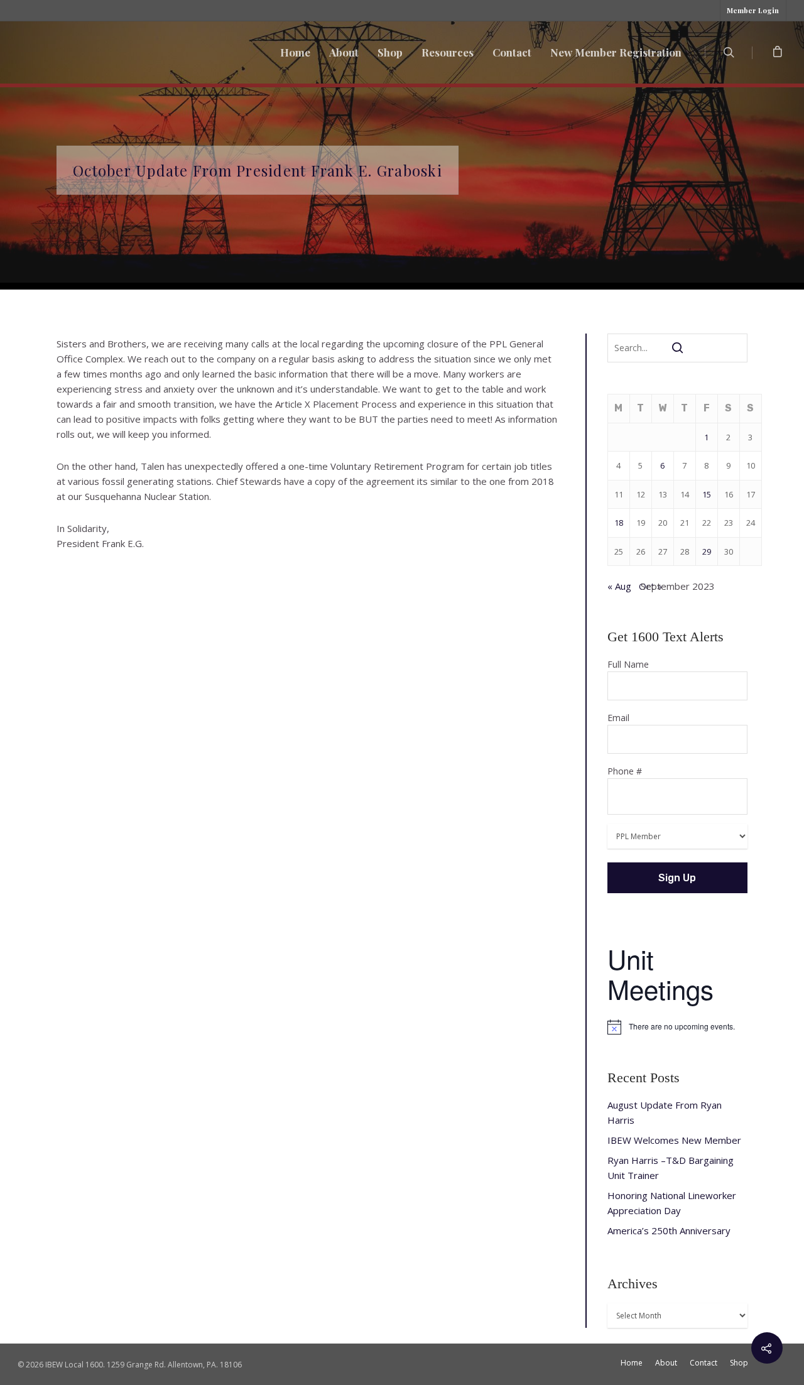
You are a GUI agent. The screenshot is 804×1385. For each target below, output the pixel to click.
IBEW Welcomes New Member (674, 1140)
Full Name (628, 664)
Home (295, 52)
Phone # (624, 771)
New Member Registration (616, 52)
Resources (447, 52)
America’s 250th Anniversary (669, 1230)
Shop (390, 52)
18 (618, 522)
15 (706, 494)
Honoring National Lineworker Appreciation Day (671, 1203)
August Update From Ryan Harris (664, 1112)
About (344, 52)
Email (618, 718)
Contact (511, 52)
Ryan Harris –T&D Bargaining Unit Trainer (670, 1167)
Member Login (753, 10)
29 (706, 551)
